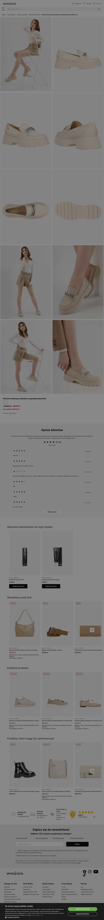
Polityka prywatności (37, 915)
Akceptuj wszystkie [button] (82, 909)
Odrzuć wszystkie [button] (82, 914)
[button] (35, 917)
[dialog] (52, 460)
